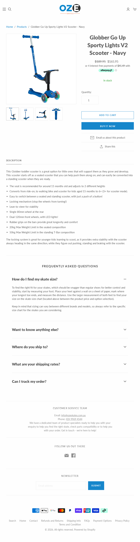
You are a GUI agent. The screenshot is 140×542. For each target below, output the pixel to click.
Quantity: (86, 92)
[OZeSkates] (70, 9)
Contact (33, 520)
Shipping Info (74, 520)
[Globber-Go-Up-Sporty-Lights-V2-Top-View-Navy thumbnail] (56, 114)
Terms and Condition (70, 524)
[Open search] (9, 9)
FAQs (87, 520)
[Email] (67, 455)
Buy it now (107, 126)
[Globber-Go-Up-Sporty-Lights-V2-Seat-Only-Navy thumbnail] (41, 114)
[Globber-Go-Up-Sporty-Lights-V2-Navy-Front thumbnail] (12, 114)
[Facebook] (73, 455)
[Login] (128, 9)
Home (9, 26)
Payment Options (102, 520)
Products (22, 26)
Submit (96, 485)
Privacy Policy (122, 520)
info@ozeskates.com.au (73, 415)
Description (14, 160)
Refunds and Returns (52, 520)
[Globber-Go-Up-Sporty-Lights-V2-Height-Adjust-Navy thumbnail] (27, 114)
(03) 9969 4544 (74, 419)
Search (12, 520)
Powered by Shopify (84, 529)
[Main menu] (4, 9)
